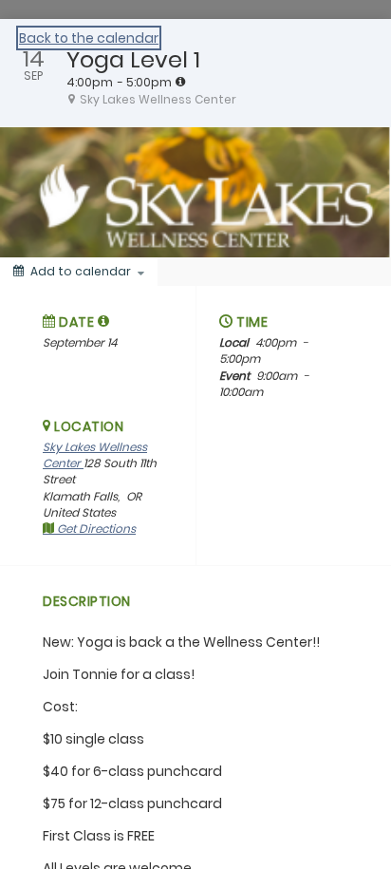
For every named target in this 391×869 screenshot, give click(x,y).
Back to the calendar (88, 37)
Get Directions (95, 528)
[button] (104, 321)
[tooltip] (180, 81)
